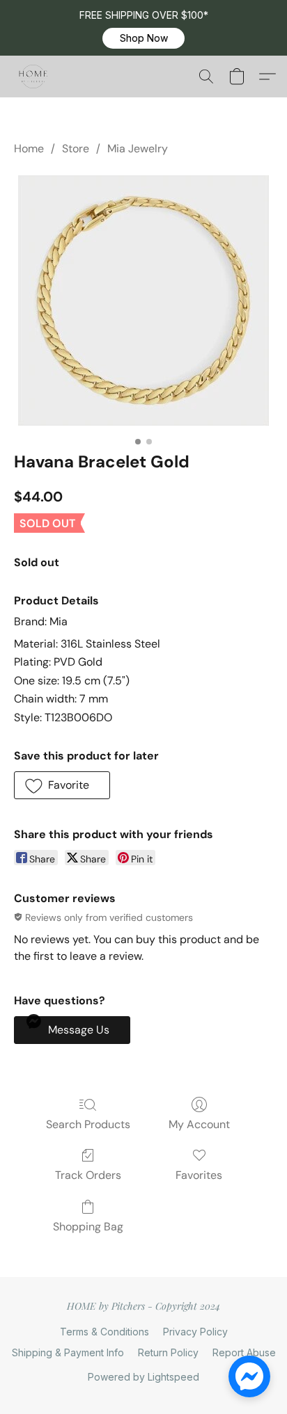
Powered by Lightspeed (143, 1377)
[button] (143, 38)
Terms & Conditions (104, 1331)
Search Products (88, 1124)
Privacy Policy (195, 1331)
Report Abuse (244, 1352)
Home (29, 148)
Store (75, 148)
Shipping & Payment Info (68, 1352)
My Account (199, 1124)
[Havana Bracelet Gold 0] (143, 300)
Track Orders (88, 1175)
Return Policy (168, 1352)
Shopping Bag (88, 1226)
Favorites (199, 1175)
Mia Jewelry (137, 148)
